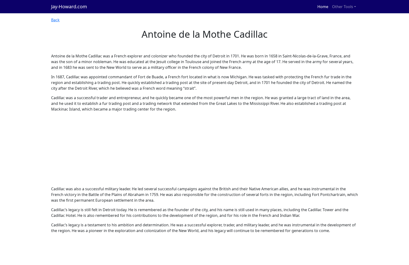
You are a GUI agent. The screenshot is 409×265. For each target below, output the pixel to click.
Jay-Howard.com (69, 6)
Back (55, 20)
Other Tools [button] (342, 6)
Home (322, 6)
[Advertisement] (204, 149)
